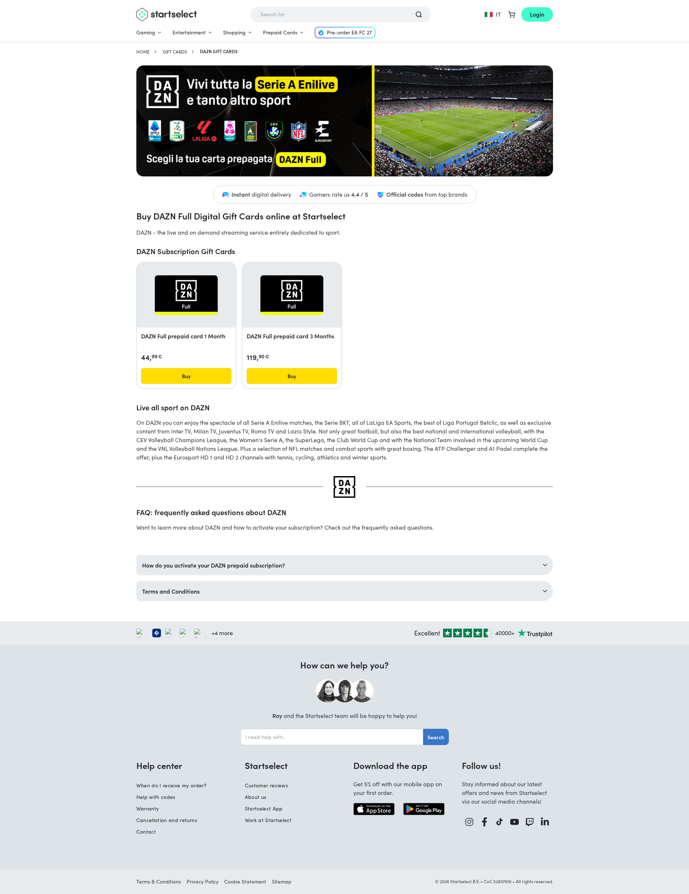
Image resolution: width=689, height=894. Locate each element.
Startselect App (264, 808)
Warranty (147, 808)
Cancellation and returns (166, 820)
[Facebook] (484, 821)
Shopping (234, 32)
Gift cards (175, 52)
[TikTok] (499, 821)
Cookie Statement (245, 881)
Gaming (145, 32)
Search (436, 737)
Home (143, 52)
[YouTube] (514, 821)
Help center (159, 765)
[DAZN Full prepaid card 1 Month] (186, 295)
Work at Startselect (268, 820)
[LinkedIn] (545, 821)
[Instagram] (469, 821)
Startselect (266, 765)
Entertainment (189, 32)
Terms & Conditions (158, 881)
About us (256, 797)
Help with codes (155, 797)
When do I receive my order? (171, 785)
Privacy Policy (202, 881)
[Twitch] (529, 821)
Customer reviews (266, 785)
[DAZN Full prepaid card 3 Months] (291, 295)
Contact (146, 831)
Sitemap (282, 881)
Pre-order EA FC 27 (349, 32)
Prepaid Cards (280, 32)
